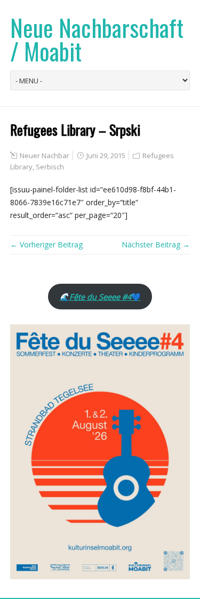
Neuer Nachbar (44, 155)
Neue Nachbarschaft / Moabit (96, 39)
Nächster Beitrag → (156, 244)
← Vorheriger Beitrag (46, 244)
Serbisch (50, 167)
